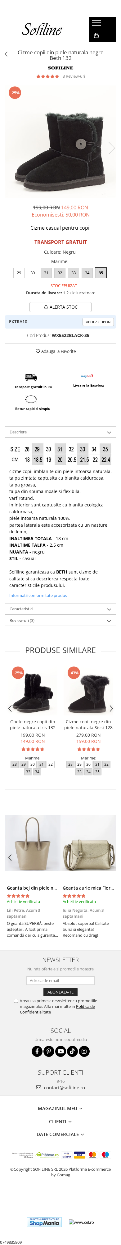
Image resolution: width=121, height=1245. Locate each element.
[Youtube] (60, 1051)
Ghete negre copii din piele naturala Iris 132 (33, 724)
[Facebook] (37, 1051)
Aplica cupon (98, 322)
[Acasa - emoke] (42, 29)
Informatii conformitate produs (38, 595)
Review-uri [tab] (22, 620)
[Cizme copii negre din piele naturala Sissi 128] (88, 690)
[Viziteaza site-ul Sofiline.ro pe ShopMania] (44, 1222)
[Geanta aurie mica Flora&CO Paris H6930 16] (88, 843)
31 (46, 273)
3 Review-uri (74, 76)
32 (60, 273)
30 (32, 273)
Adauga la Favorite (58, 351)
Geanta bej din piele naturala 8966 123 (47, 888)
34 (87, 273)
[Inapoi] (4, 54)
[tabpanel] (60, 141)
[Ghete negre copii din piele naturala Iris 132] (32, 690)
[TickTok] (72, 1051)
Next (111, 148)
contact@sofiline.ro (64, 1087)
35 (101, 273)
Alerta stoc (64, 307)
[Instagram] (84, 1051)
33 (73, 273)
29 (19, 273)
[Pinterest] (48, 1051)
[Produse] (97, 24)
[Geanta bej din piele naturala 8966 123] (32, 843)
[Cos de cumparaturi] (96, 35)
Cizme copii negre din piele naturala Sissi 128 (88, 724)
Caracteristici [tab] (21, 609)
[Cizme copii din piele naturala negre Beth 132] (60, 141)
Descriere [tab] (18, 432)
